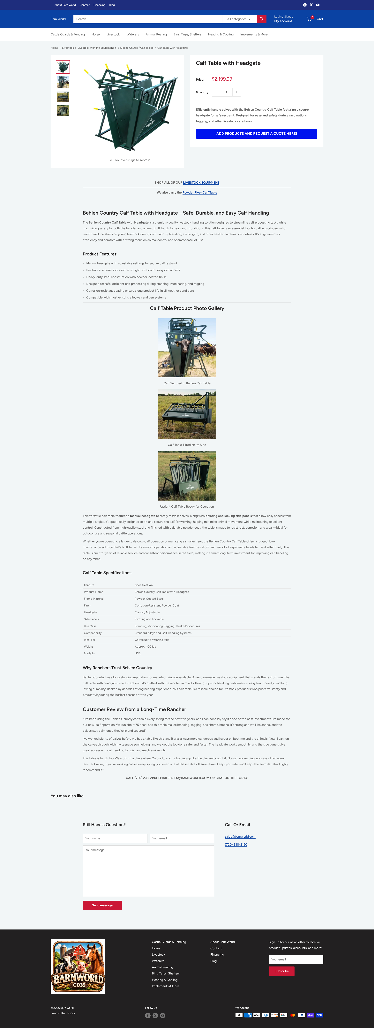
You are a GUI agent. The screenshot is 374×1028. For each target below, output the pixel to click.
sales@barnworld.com (240, 836)
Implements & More (254, 34)
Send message (102, 905)
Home (54, 47)
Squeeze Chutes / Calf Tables (135, 47)
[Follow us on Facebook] (148, 1015)
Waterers (133, 34)
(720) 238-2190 (236, 844)
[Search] (261, 19)
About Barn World (65, 5)
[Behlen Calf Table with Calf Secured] (187, 318)
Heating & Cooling (221, 34)
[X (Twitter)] (311, 5)
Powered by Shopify (63, 1013)
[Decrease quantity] (216, 92)
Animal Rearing (156, 34)
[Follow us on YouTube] (162, 1015)
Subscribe (282, 971)
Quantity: (202, 92)
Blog (112, 5)
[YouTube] (317, 5)
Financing (99, 5)
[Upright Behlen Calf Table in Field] (187, 450)
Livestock (113, 34)
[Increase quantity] (237, 92)
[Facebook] (305, 5)
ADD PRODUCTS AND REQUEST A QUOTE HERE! (256, 133)
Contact (85, 5)
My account (283, 21)
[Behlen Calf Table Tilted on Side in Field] (187, 389)
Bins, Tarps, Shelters (187, 34)
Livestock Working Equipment (96, 47)
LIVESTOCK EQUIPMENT (201, 182)
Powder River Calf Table (200, 192)
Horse (96, 34)
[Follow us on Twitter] (155, 1015)
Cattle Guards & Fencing (68, 34)
